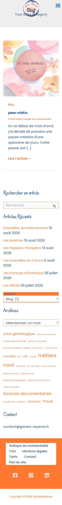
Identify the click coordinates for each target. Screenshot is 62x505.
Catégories (9, 293)
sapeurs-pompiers (11, 387)
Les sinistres (13, 240)
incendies (9, 356)
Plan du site (17, 462)
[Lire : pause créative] (31, 68)
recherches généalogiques (14, 380)
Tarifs (13, 457)
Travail (47, 401)
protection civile (27, 373)
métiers (47, 355)
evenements (38, 348)
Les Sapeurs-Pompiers (22, 248)
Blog (11, 104)
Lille (25, 356)
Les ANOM (11, 285)
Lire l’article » (19, 158)
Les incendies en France (23, 260)
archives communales (46, 334)
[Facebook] (15, 475)
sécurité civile (9, 402)
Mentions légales (34, 451)
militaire (32, 356)
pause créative (18, 112)
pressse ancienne (11, 373)
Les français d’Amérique (23, 273)
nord (8, 365)
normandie (20, 366)
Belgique (27, 348)
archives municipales (37, 341)
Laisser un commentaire (37, 119)
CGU (12, 451)
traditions (21, 402)
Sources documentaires (27, 394)
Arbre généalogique (19, 334)
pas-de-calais (33, 366)
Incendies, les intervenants (25, 228)
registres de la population (39, 380)
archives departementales (14, 341)
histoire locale (51, 348)
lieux (19, 356)
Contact (30, 457)
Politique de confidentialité (28, 446)
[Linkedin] (47, 475)
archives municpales (12, 348)
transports (34, 401)
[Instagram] (31, 475)
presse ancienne (48, 366)
